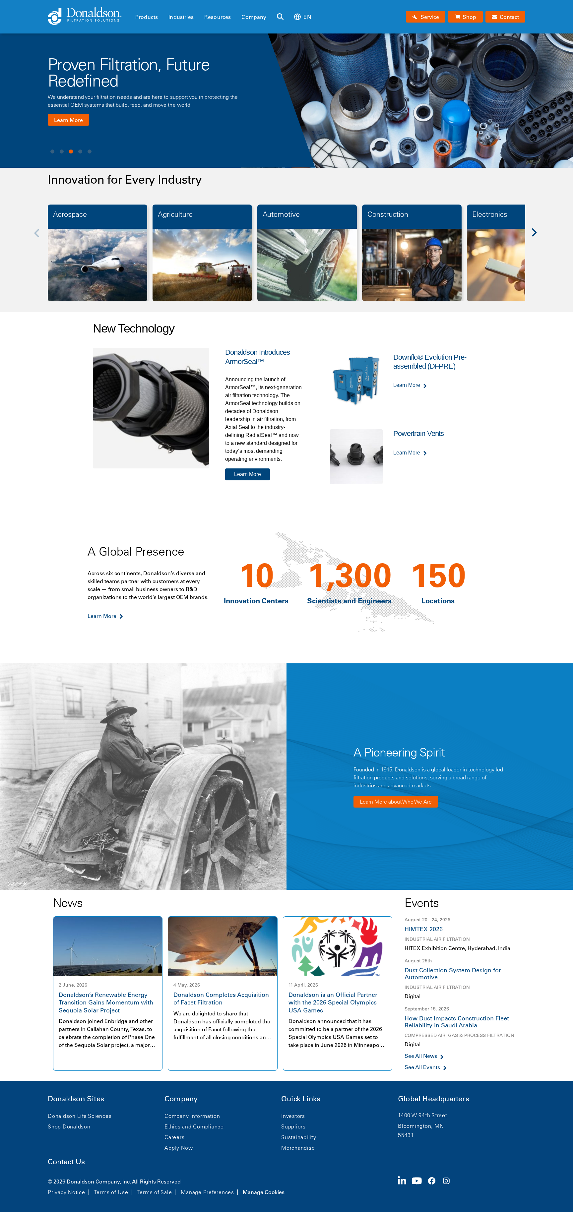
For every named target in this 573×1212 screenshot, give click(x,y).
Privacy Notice (66, 1192)
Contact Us (66, 1161)
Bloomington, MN (421, 1125)
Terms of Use (111, 1192)
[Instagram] (449, 1186)
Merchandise (298, 1147)
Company (253, 17)
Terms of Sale (154, 1192)
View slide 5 (90, 151)
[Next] (538, 237)
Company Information (192, 1116)
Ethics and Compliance (194, 1126)
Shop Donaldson (69, 1126)
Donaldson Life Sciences (79, 1116)
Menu (137, 5)
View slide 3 (71, 151)
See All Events (422, 1067)
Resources (217, 17)
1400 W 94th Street (422, 1115)
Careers (174, 1137)
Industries (181, 17)
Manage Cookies (264, 1192)
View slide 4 (80, 151)
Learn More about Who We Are (396, 801)
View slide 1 (52, 151)
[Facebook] (434, 1186)
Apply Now (178, 1147)
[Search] (280, 17)
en (307, 17)
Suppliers (293, 1126)
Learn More (68, 120)
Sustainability (298, 1137)
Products (146, 17)
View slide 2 (62, 151)
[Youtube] (419, 1186)
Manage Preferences (207, 1192)
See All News (421, 1056)
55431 (406, 1135)
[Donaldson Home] (89, 16)
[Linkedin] (405, 1186)
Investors (293, 1116)
